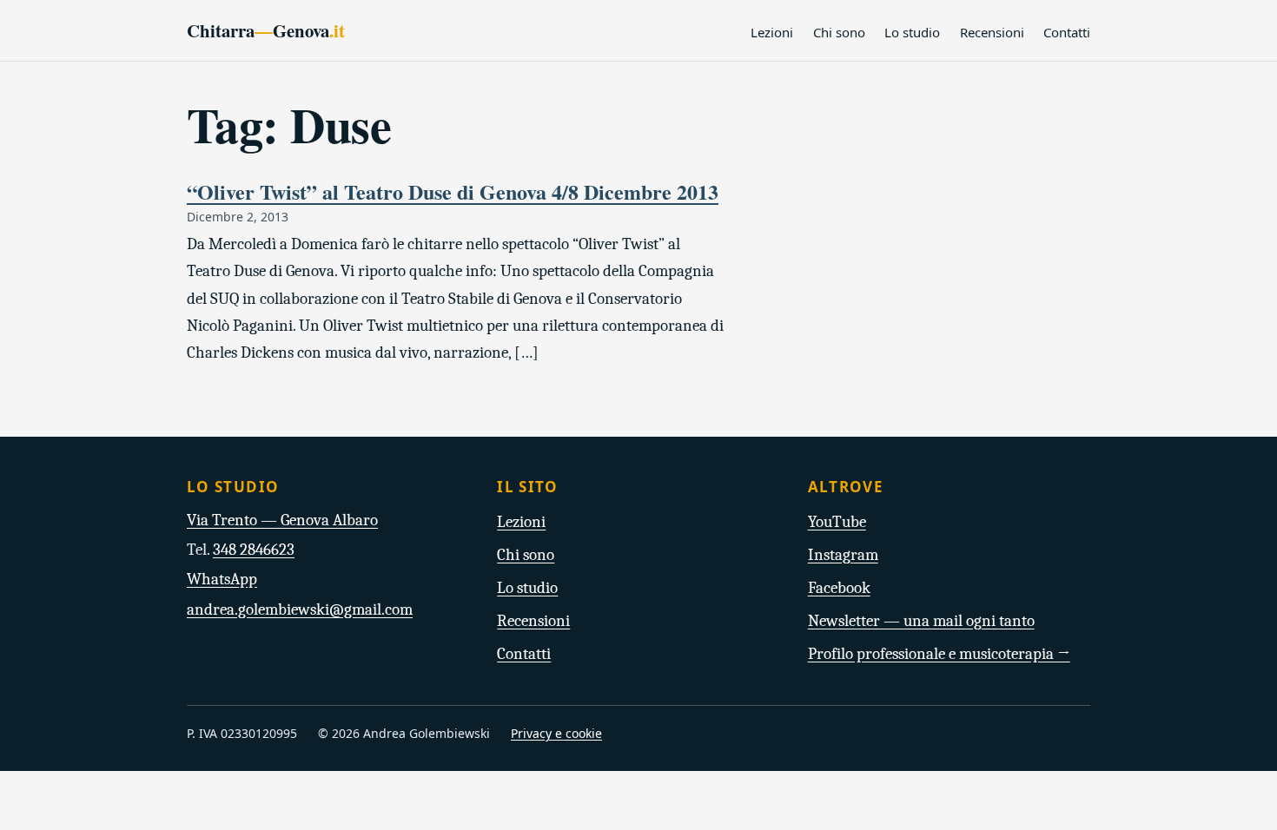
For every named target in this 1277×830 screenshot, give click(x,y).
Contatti (1066, 32)
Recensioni (992, 32)
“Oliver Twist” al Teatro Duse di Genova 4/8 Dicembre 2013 (452, 191)
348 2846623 (253, 549)
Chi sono (839, 32)
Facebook (839, 587)
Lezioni (772, 32)
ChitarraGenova (266, 30)
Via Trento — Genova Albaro (282, 520)
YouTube (837, 521)
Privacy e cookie (556, 733)
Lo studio (912, 32)
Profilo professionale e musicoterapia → (939, 653)
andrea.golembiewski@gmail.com (300, 609)
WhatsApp (222, 579)
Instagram (843, 554)
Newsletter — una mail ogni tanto (921, 620)
